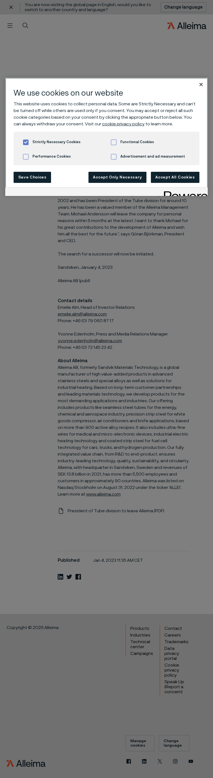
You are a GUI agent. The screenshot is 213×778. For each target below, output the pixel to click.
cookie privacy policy (123, 124)
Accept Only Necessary (117, 177)
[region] (106, 137)
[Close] (201, 84)
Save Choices (32, 177)
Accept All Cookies (175, 177)
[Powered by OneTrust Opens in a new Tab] (184, 192)
